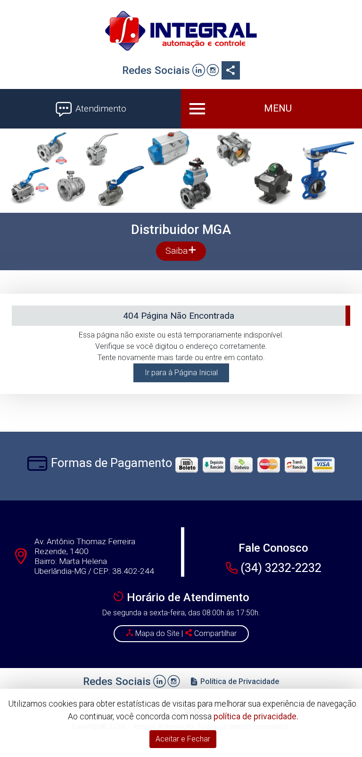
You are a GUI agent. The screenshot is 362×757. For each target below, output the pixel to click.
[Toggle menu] (271, 109)
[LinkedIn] (199, 71)
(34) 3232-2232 (280, 568)
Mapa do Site (157, 633)
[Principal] (181, 30)
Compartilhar (214, 633)
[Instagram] (213, 71)
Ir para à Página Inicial (181, 372)
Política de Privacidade (238, 681)
